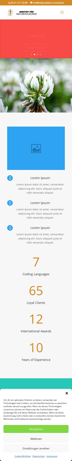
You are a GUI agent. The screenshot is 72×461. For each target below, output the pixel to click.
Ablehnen (36, 438)
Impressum (51, 456)
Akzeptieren (36, 429)
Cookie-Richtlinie (23, 456)
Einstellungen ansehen (36, 448)
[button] (67, 393)
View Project (36, 45)
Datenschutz (39, 456)
